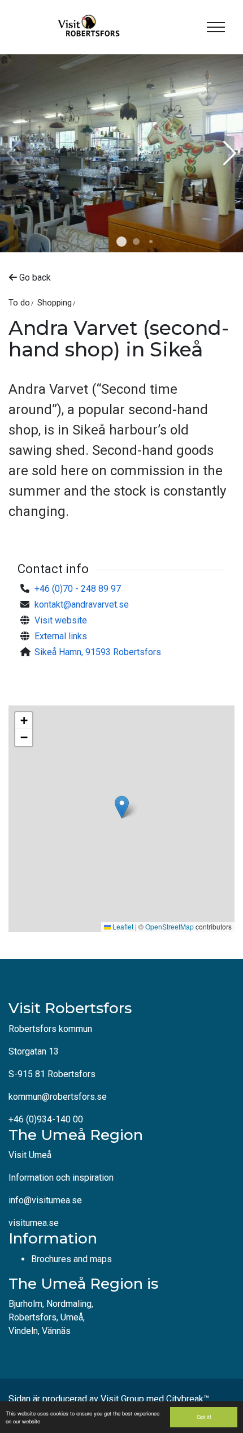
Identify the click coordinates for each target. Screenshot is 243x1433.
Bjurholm (25, 1303)
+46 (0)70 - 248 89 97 (77, 588)
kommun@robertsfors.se (57, 1096)
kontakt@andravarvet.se (81, 604)
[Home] (87, 27)
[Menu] (216, 27)
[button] (121, 241)
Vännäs (56, 1331)
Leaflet (122, 926)
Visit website (60, 620)
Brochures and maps (71, 1259)
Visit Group (122, 1398)
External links (60, 636)
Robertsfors (32, 1317)
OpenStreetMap (169, 926)
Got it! (204, 1417)
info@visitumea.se (45, 1200)
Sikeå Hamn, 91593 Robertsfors (97, 652)
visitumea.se (33, 1222)
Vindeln (23, 1331)
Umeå (71, 1317)
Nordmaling (69, 1303)
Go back (34, 277)
